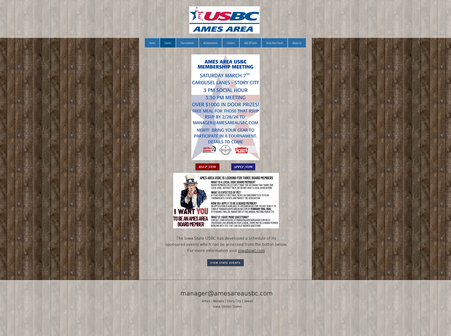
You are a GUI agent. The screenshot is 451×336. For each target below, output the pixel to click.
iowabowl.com (251, 251)
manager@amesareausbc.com (226, 293)
